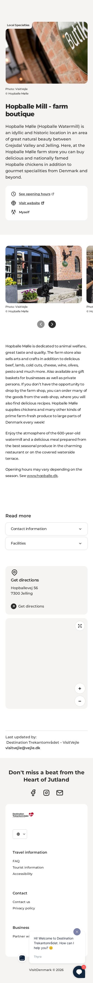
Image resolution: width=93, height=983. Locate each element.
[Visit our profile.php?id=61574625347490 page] (33, 793)
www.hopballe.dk (42, 476)
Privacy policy (24, 908)
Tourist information (28, 867)
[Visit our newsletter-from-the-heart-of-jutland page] (60, 793)
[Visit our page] (46, 793)
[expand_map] (80, 626)
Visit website (29, 203)
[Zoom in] (79, 688)
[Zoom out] (79, 701)
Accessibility (23, 874)
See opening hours (34, 194)
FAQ (16, 861)
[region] (46, 663)
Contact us (21, 902)
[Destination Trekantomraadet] (23, 815)
